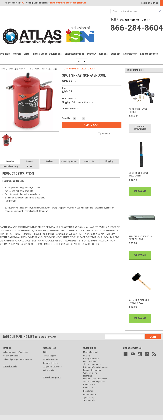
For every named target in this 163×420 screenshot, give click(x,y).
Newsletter (130, 53)
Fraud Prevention (90, 361)
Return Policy (89, 384)
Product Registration (92, 370)
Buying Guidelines (91, 359)
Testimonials (89, 400)
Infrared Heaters (50, 363)
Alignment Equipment (52, 367)
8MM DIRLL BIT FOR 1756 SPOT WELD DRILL (140, 238)
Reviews (49, 161)
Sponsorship (88, 397)
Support (115, 53)
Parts (29, 166)
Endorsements (149, 53)
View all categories (52, 377)
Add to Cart (140, 191)
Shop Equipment (74, 53)
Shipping (109, 161)
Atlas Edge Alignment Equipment (17, 359)
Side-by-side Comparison (94, 382)
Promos (5, 53)
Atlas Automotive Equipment (15, 352)
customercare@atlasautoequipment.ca (67, 2)
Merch (17, 53)
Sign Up (154, 3)
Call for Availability (140, 127)
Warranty (30, 161)
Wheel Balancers (50, 359)
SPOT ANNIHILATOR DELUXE (138, 111)
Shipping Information (92, 364)
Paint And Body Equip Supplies (47, 69)
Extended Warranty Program (95, 367)
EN (79, 61)
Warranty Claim (90, 373)
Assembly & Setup (69, 161)
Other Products (50, 370)
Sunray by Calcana (11, 356)
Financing (87, 376)
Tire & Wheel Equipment (47, 53)
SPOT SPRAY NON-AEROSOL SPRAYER (80, 69)
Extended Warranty (9, 166)
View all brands (10, 366)
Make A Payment (97, 53)
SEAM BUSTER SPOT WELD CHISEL (138, 174)
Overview (10, 161)
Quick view (141, 103)
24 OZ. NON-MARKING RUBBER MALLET (139, 301)
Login (144, 3)
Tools (28, 69)
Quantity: (66, 118)
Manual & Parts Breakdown (95, 379)
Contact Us (89, 161)
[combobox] (81, 61)
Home (2, 69)
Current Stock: (70, 108)
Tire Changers (49, 356)
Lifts (26, 53)
